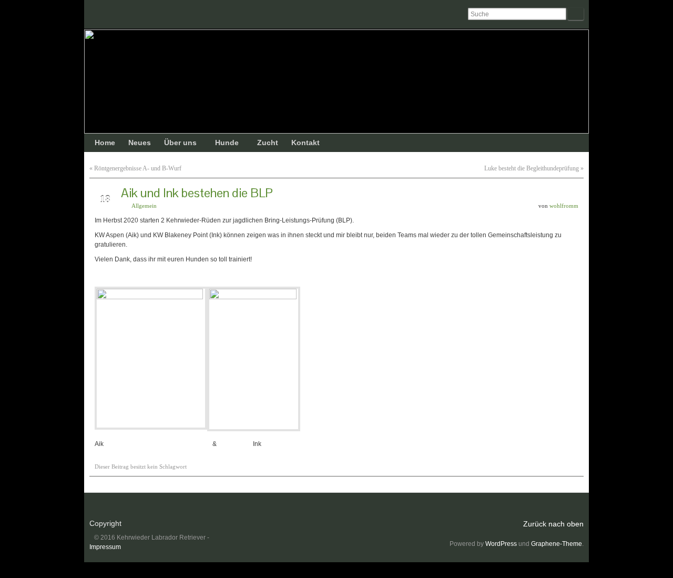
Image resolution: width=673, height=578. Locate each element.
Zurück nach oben (553, 524)
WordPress (501, 543)
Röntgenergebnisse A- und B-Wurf (137, 168)
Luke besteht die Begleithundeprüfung (531, 168)
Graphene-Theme (556, 543)
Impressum (105, 547)
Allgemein (144, 205)
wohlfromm (563, 205)
